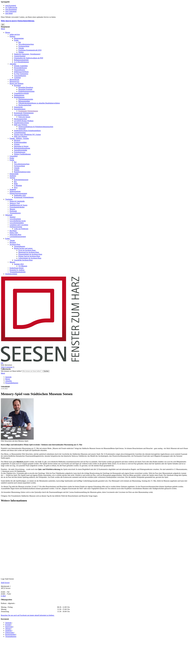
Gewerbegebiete (15, 219)
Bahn (16, 183)
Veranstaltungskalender (18, 272)
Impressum (9, 627)
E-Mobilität (18, 185)
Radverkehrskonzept (21, 180)
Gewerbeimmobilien (17, 223)
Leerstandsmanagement (18, 236)
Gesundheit (14, 156)
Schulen (17, 144)
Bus (15, 182)
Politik (16, 40)
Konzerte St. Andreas (17, 270)
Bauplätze (17, 85)
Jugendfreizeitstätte (20, 150)
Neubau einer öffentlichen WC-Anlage (27, 134)
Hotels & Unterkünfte (17, 201)
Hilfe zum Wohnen (20, 125)
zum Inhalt (9, 13)
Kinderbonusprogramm (26, 91)
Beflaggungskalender (21, 60)
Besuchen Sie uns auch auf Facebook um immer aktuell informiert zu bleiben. (27, 615)
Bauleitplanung (19, 97)
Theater (12, 240)
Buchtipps (13, 231)
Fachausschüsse (23, 46)
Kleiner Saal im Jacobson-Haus (29, 256)
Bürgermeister (19, 38)
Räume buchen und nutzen (23, 248)
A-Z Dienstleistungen (21, 62)
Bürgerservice (14, 81)
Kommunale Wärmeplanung (28, 111)
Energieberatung (19, 109)
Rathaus (12, 36)
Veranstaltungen (19, 70)
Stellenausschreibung (21, 72)
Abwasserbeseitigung (21, 115)
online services (15, 34)
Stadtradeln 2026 (20, 195)
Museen (12, 209)
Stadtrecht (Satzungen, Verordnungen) (27, 54)
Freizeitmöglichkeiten (17, 207)
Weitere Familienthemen (22, 154)
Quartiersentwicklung (21, 123)
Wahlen (21, 52)
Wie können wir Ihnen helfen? (11, 371)
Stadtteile (13, 189)
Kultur (12, 158)
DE (2, 363)
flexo (16, 187)
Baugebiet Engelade (25, 89)
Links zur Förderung (21, 229)
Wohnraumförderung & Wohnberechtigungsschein (35, 127)
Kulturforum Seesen (17, 268)
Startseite (8, 377)
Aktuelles (13, 64)
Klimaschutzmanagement (18, 193)
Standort (12, 217)
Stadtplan (13, 176)
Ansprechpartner (19, 56)
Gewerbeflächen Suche (18, 221)
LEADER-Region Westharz (23, 121)
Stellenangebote (15, 191)
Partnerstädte (14, 174)
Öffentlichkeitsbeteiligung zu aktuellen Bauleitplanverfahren (39, 103)
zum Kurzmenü (10, 5)
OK (3, 25)
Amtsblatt (17, 77)
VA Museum (22, 266)
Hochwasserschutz (24, 105)
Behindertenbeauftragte (22, 148)
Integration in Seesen (21, 146)
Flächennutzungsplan (25, 99)
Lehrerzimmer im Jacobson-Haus (29, 258)
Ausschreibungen (20, 76)
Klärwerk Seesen (24, 117)
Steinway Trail (15, 203)
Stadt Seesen (5, 583)
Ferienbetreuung (19, 152)
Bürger (7, 32)
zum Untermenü (10, 11)
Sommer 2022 (19, 264)
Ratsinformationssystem (22, 172)
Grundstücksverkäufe (21, 93)
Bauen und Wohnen (16, 83)
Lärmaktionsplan (20, 132)
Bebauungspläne (24, 101)
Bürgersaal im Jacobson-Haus (28, 252)
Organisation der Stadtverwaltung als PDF (28, 58)
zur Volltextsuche (11, 7)
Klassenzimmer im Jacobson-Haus (30, 254)
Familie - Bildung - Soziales (19, 138)
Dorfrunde (13, 211)
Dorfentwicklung (11, 274)
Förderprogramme (16, 227)
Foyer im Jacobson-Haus (27, 250)
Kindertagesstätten (20, 142)
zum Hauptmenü (11, 9)
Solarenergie (18, 107)
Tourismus (8, 199)
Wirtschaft (8, 215)
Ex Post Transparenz (21, 74)
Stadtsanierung (19, 95)
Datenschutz (9, 632)
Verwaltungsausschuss (26, 44)
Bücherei (17, 140)
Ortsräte (21, 48)
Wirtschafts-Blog (15, 234)
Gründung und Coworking (19, 225)
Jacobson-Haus (15, 244)
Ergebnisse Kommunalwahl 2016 (29, 50)
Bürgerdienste (14, 79)
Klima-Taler (14, 233)
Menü (3, 29)
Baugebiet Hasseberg (25, 87)
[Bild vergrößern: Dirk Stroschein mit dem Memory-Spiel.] (17, 439)
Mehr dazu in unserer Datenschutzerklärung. (18, 21)
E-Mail (3, 596)
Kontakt (8, 625)
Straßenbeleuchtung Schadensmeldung (27, 130)
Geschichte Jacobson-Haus (23, 260)
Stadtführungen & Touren (18, 205)
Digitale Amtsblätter (21, 66)
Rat (19, 42)
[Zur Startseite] (40, 361)
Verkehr (12, 178)
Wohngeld (21, 129)
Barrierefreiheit (10, 634)
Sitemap (8, 629)
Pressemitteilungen (20, 68)
